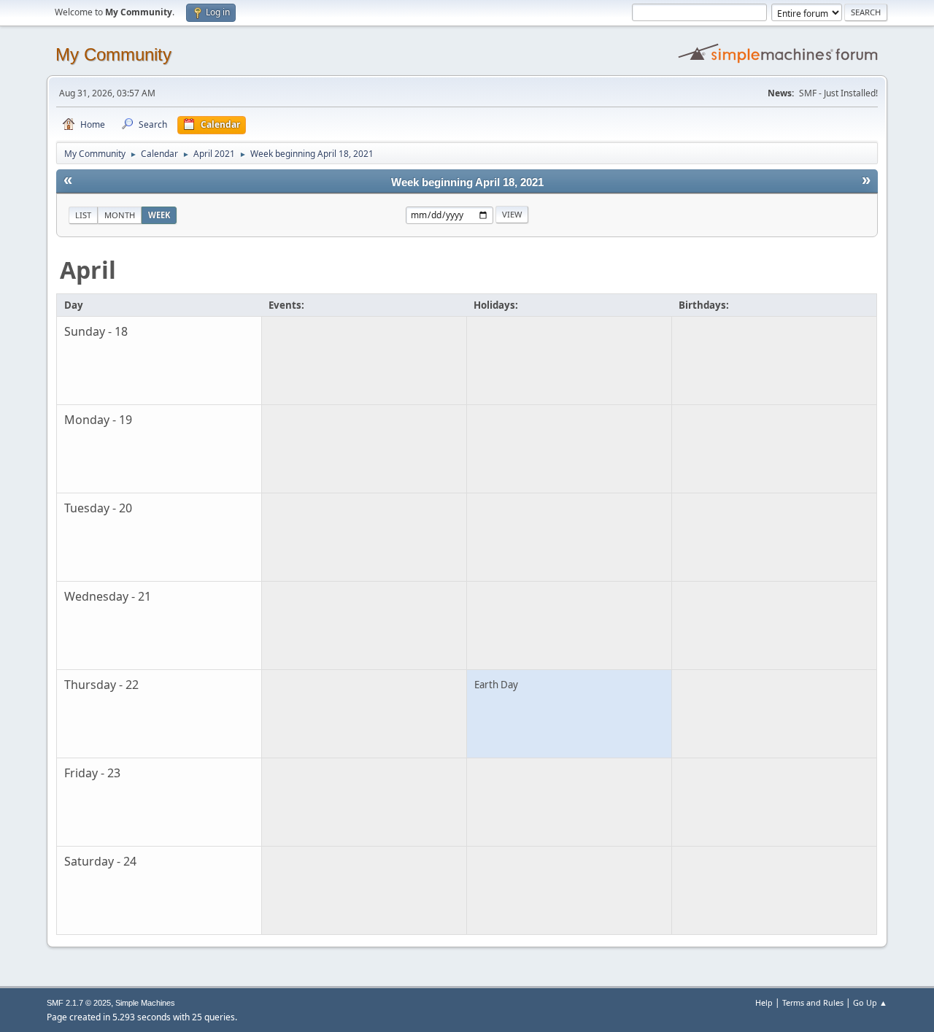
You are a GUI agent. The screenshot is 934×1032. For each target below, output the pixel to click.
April (88, 269)
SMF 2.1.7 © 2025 (79, 1002)
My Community (113, 54)
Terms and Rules (813, 1002)
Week (159, 214)
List (83, 214)
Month (119, 214)
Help (764, 1002)
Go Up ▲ (870, 1002)
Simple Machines (145, 1002)
